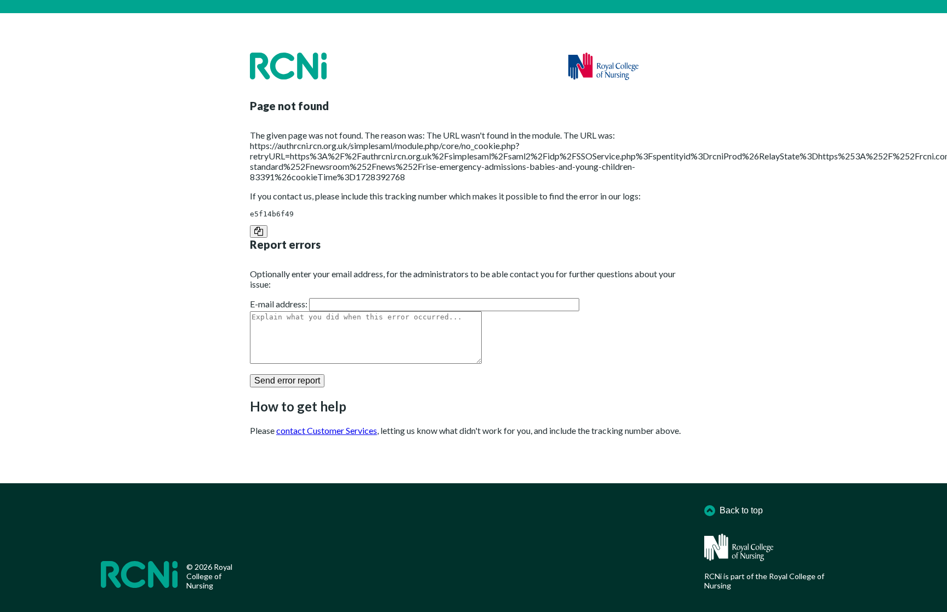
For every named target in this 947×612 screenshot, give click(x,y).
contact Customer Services (326, 430)
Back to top (741, 510)
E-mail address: (278, 304)
